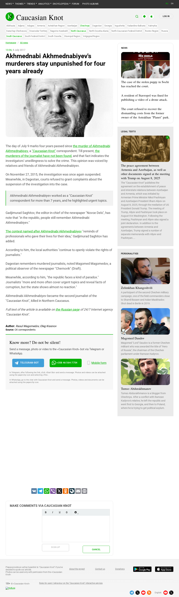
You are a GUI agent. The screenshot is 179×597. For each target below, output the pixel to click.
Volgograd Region (91, 36)
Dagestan (97, 25)
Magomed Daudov (132, 338)
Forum (75, 4)
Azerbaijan (72, 25)
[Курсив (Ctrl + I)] (52, 512)
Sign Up (55, 547)
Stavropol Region (72, 36)
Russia (164, 31)
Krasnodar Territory (38, 31)
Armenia (41, 25)
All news (24, 43)
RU (167, 3)
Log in (166, 16)
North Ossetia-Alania (99, 31)
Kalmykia (152, 25)
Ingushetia (120, 25)
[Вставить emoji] (75, 512)
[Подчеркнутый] (59, 512)
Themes (19, 4)
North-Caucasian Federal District (126, 31)
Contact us (100, 569)
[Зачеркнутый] (66, 512)
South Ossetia (54, 36)
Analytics (43, 4)
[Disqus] (59, 443)
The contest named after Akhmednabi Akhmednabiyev (44, 231)
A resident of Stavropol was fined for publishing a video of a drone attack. (144, 97)
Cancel (96, 549)
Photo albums (90, 4)
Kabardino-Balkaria (136, 25)
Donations (120, 569)
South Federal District (35, 36)
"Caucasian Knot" (44, 151)
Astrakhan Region (56, 25)
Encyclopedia (61, 4)
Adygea (30, 25)
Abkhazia (10, 25)
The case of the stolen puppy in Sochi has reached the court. (145, 84)
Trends (31, 4)
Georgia (108, 25)
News (9, 4)
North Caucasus (78, 31)
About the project (77, 569)
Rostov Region (152, 31)
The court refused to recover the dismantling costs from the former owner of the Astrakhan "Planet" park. (145, 113)
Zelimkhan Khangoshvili (136, 288)
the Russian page (68, 309)
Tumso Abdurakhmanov (136, 388)
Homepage (11, 43)
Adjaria (21, 25)
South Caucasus (14, 36)
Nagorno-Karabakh (59, 31)
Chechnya (85, 25)
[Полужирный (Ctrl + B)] (45, 512)
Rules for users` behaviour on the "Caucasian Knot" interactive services (71, 583)
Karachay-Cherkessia (16, 31)
